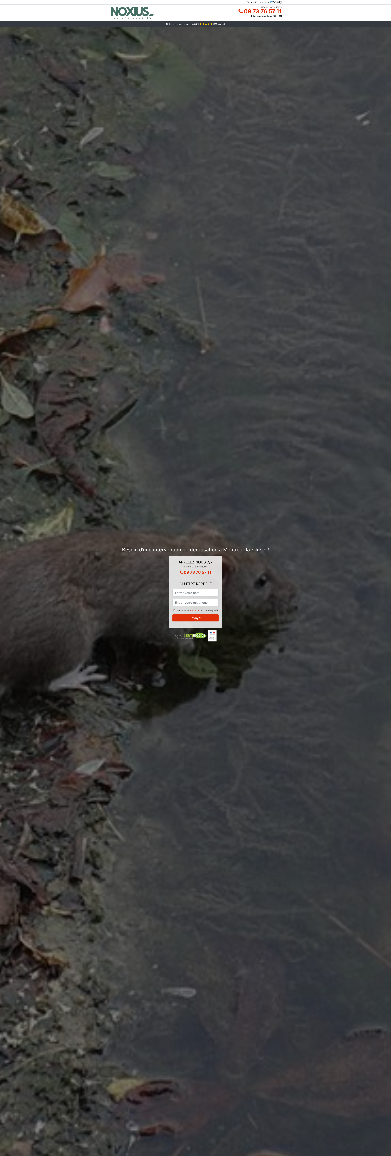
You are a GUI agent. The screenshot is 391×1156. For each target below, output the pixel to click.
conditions (195, 610)
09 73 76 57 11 (262, 11)
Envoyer (195, 618)
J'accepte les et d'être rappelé (197, 610)
